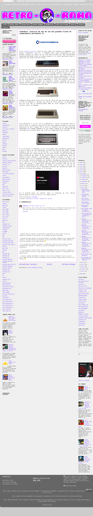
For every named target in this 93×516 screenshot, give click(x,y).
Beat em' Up (6, 164)
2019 (81, 169)
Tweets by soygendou (84, 380)
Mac (3, 237)
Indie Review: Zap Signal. (12, 362)
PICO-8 (4, 147)
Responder (25, 211)
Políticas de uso (47, 504)
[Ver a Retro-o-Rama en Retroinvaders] (85, 95)
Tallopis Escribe (83, 316)
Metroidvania (6, 177)
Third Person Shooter (8, 194)
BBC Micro (5, 220)
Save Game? (81, 310)
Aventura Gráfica (7, 162)
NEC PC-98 (5, 248)
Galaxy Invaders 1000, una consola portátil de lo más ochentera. (84, 443)
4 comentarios (8, 58)
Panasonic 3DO (6, 279)
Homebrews (5, 132)
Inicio (5, 24)
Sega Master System (8, 286)
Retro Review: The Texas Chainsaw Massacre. (86, 259)
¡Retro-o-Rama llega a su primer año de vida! (12, 318)
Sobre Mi (73, 24)
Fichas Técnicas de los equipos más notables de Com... (86, 215)
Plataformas (6, 181)
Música (4, 142)
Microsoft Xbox (7, 238)
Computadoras (29, 198)
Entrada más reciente (28, 264)
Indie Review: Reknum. (11, 332)
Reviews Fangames (38, 24)
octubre (83, 179)
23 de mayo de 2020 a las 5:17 (36, 205)
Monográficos (50, 24)
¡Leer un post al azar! (9, 40)
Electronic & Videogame (84, 288)
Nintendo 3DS (6, 253)
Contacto (81, 24)
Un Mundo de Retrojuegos (85, 317)
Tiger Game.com (7, 310)
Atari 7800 (5, 212)
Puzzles (5, 183)
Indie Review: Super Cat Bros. (86, 199)
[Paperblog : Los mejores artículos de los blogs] (82, 92)
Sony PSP (5, 296)
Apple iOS (5, 205)
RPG (3, 185)
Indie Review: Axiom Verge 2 (12, 63)
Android (5, 203)
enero (83, 271)
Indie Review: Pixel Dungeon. (85, 203)
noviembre (84, 177)
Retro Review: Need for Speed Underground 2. (86, 210)
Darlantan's (81, 284)
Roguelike (5, 186)
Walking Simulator (7, 196)
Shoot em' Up (6, 190)
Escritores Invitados (8, 129)
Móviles (5, 140)
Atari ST (5, 218)
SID (28, 128)
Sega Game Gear (7, 284)
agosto (83, 183)
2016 (81, 273)
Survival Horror (7, 192)
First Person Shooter (8, 173)
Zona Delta (81, 325)
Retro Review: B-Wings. (87, 388)
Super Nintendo (7, 309)
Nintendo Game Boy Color (9, 264)
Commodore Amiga (7, 225)
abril (83, 264)
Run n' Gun (5, 188)
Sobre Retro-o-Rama (62, 24)
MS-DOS (4, 233)
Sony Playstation (7, 299)
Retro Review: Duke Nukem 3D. (86, 255)
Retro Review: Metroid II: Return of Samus (12, 377)
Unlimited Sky (82, 319)
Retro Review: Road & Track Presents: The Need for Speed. (84, 423)
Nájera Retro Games (83, 293)
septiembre (84, 181)
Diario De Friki (82, 286)
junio (83, 187)
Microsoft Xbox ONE (8, 242)
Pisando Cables (82, 299)
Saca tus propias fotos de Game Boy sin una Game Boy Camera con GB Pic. (9, 347)
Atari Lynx (5, 216)
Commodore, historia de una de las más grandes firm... (86, 221)
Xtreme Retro (81, 323)
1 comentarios (8, 74)
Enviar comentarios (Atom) (35, 267)
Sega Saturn (6, 290)
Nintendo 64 (6, 255)
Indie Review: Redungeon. (85, 206)
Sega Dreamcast (7, 283)
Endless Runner (7, 170)
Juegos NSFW (6, 136)
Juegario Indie (82, 290)
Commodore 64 (6, 224)
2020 (81, 166)
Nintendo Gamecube (7, 266)
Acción (4, 157)
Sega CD (5, 281)
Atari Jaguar (6, 214)
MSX (3, 235)
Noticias (5, 143)
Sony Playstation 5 (8, 307)
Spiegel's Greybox (83, 314)
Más (11, 59)
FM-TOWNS (5, 231)
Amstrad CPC (6, 201)
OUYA (4, 273)
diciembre (84, 175)
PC (3, 275)
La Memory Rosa (82, 291)
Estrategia (5, 171)
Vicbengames (81, 321)
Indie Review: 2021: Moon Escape (12, 78)
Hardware (36, 198)
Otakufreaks (81, 297)
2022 (81, 162)
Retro (4, 149)
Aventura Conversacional (9, 160)
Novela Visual (6, 179)
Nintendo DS (6, 257)
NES (3, 252)
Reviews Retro (25, 24)
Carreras (5, 166)
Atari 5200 (5, 211)
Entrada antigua (68, 264)
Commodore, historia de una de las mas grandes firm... (86, 226)
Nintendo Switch (7, 268)
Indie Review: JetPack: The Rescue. (85, 195)
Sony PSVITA (6, 297)
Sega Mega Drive (7, 288)
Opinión (5, 145)
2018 (81, 171)
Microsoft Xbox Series (9, 244)
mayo (82, 262)
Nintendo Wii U (7, 271)
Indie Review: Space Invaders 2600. (85, 191)
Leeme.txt (6, 27)
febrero (83, 269)
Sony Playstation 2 (8, 301)
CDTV (4, 222)
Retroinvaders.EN (83, 304)
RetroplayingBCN (82, 308)
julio (83, 185)
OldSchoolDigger (82, 295)
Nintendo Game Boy (7, 259)
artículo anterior (30, 51)
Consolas (5, 127)
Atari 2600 (5, 209)
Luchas (4, 175)
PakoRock (25, 205)
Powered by (81, 130)
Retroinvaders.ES (83, 306)
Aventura (5, 158)
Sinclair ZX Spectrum (8, 294)
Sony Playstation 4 (8, 305)
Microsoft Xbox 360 (8, 240)
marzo (83, 266)
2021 (81, 164)
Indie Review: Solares (11, 92)
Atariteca (81, 279)
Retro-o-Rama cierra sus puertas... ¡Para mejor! (12, 48)
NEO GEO (5, 250)
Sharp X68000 (6, 292)
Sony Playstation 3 (8, 303)
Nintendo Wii (6, 270)
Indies (4, 134)
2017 (81, 173)
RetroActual (81, 303)
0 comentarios (8, 88)
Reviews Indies (14, 24)
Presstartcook (82, 301)
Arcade (4, 123)
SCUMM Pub (81, 312)
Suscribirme (85, 126)
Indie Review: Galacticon (12, 106)
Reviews (50, 198)
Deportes (5, 168)
